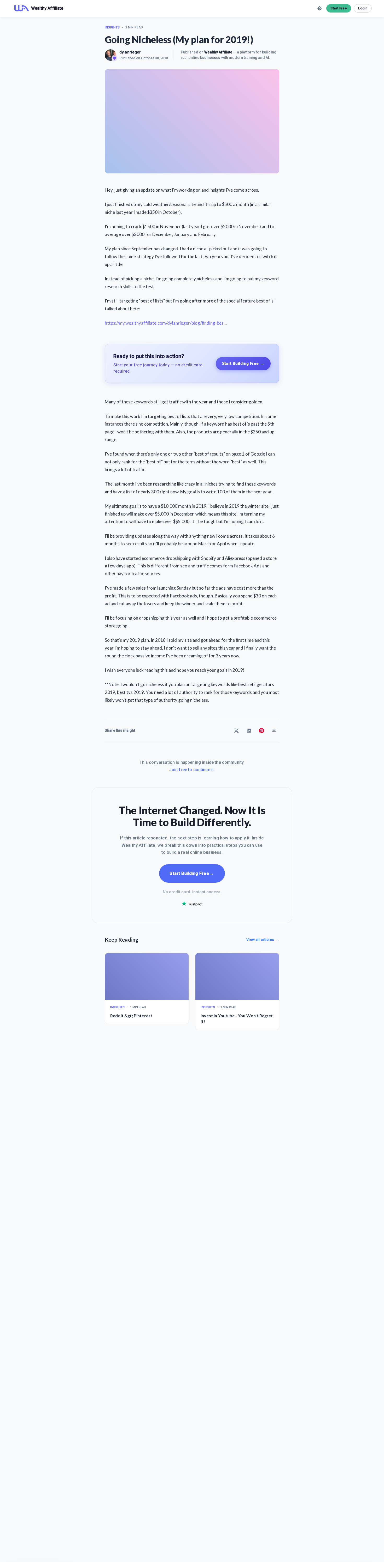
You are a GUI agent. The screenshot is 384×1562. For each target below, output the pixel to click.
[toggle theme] (319, 8)
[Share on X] (236, 730)
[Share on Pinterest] (261, 730)
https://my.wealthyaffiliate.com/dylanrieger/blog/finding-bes (164, 323)
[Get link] (274, 730)
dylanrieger (130, 52)
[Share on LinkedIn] (249, 730)
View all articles (262, 939)
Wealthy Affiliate (218, 52)
